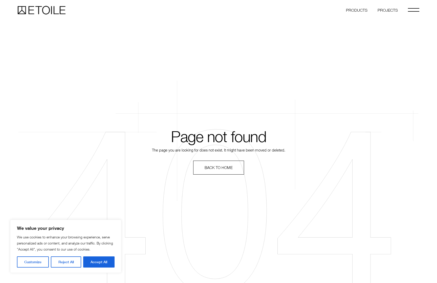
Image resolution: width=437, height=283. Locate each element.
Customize (32, 262)
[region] (65, 246)
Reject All (66, 262)
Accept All (99, 262)
